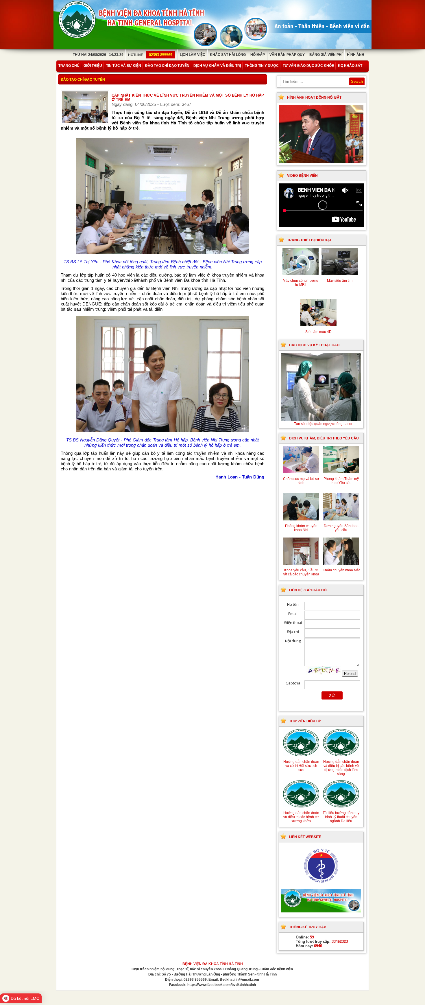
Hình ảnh (355, 55)
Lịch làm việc (192, 55)
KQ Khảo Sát (350, 66)
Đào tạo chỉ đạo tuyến (167, 66)
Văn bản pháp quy (287, 55)
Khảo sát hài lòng (228, 55)
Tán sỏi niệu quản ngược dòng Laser (323, 424)
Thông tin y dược (262, 66)
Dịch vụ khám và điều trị (217, 66)
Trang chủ (69, 66)
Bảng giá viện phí (325, 55)
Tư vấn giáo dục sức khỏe (308, 66)
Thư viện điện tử (305, 721)
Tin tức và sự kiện (123, 66)
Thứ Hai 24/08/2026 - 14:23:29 (98, 55)
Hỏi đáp (257, 55)
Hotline (150, 55)
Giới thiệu (93, 66)
